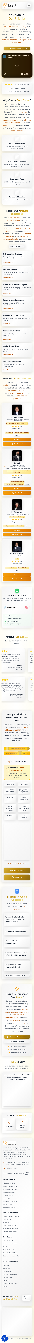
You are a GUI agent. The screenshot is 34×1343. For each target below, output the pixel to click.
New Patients (7, 1271)
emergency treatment (18, 1012)
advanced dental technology (15, 26)
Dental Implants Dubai (10, 1186)
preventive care (14, 218)
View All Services (15, 246)
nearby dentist (17, 131)
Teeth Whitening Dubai (10, 1229)
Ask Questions (18, 1041)
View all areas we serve (16, 863)
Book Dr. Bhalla (18, 579)
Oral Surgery (7, 1198)
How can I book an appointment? (12, 942)
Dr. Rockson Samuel (11, 1339)
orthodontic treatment (13, 228)
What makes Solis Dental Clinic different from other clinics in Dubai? (15, 919)
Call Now (18, 877)
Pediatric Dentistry (9, 1204)
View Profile (17, 439)
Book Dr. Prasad (18, 444)
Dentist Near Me (8, 1241)
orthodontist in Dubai (17, 390)
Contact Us (6, 1268)
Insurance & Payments (10, 1274)
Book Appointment (17, 870)
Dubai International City (24, 799)
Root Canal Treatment (10, 1201)
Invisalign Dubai (8, 1219)
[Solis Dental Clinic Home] (17, 1143)
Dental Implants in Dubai (11, 1216)
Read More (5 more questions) (15, 975)
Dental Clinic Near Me (10, 1244)
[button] (4, 1338)
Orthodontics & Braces (10, 1189)
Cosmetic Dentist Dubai (10, 1253)
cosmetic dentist (16, 393)
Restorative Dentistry (9, 1207)
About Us (6, 1265)
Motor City (10, 797)
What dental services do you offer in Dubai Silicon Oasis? (16, 954)
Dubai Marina (24, 784)
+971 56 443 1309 (11, 1168)
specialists (7, 385)
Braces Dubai (7, 1222)
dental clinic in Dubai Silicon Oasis (15, 34)
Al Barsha (10, 816)
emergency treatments (12, 120)
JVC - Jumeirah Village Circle (23, 791)
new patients (15, 1020)
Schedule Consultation (18, 1037)
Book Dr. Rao (18, 534)
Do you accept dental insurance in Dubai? (13, 966)
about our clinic (9, 125)
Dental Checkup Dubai (10, 1283)
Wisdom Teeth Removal (10, 1232)
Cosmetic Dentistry (9, 1192)
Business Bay (10, 784)
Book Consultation (17, 48)
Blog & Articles (7, 1280)
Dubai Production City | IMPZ (24, 808)
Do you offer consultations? (15, 931)
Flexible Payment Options (18, 1049)
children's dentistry (9, 40)
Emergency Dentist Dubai (11, 1256)
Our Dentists (7, 1247)
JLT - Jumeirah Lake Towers (10, 791)
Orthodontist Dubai (9, 1250)
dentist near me (21, 112)
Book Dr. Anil (18, 493)
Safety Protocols (8, 1277)
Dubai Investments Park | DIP (10, 808)
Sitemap (5, 1286)
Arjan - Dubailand (24, 817)
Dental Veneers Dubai (10, 1225)
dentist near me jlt (13, 753)
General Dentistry (8, 1195)
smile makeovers (13, 220)
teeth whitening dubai (15, 748)
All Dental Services (9, 1183)
